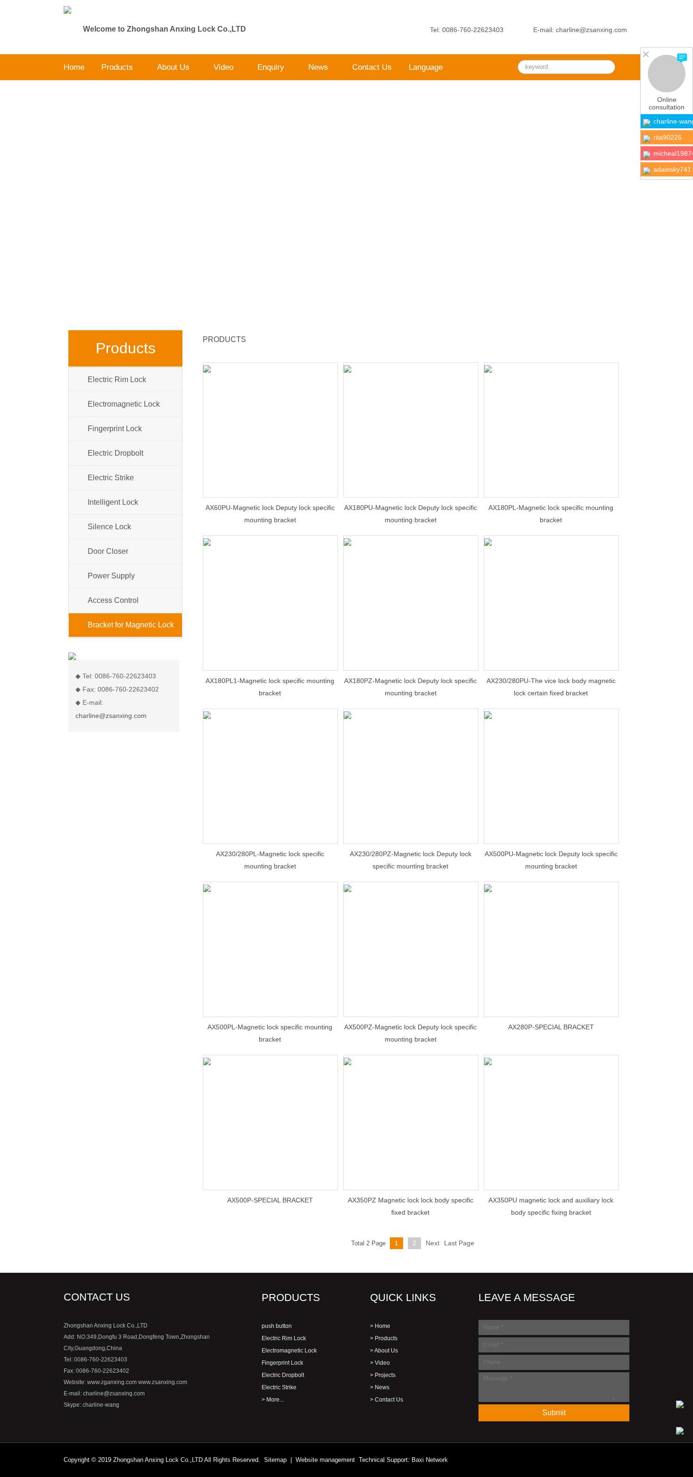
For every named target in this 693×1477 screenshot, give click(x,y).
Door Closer (108, 551)
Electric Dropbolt (115, 453)
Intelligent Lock (113, 502)
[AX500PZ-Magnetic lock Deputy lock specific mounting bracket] (411, 888)
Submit (554, 1413)
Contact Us (372, 67)
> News (379, 1387)
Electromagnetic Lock (124, 404)
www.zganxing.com (112, 1382)
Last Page (459, 1243)
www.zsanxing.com (162, 1382)
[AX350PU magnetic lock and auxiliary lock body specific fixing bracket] (551, 1061)
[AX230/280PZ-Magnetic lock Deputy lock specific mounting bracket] (411, 714)
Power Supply (111, 576)
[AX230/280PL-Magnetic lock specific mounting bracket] (270, 714)
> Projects (383, 1375)
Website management (325, 1459)
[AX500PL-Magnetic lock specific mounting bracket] (270, 888)
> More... (273, 1399)
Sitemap (275, 1459)
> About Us (384, 1350)
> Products (383, 1338)
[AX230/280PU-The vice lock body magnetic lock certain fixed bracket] (551, 541)
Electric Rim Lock (117, 380)
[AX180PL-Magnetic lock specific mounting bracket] (551, 368)
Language (426, 67)
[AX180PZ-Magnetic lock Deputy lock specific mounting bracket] (411, 541)
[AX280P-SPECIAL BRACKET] (551, 888)
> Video (380, 1363)
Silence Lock (109, 527)
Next (432, 1243)
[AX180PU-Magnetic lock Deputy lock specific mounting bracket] (411, 368)
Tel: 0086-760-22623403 (466, 29)
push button (277, 1326)
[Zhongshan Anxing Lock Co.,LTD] (67, 4)
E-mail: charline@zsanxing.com (580, 29)
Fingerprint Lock (115, 429)
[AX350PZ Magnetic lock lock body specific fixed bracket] (411, 1061)
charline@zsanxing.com (111, 715)
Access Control (113, 600)
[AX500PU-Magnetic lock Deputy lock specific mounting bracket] (551, 714)
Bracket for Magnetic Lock (131, 625)
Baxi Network (430, 1459)
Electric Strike (111, 478)
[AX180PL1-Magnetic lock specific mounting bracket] (270, 541)
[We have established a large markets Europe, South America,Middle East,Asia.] (346, 198)
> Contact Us (386, 1399)
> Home (380, 1326)
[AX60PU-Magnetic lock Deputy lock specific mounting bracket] (270, 368)
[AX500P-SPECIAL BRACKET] (270, 1061)
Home (74, 67)
